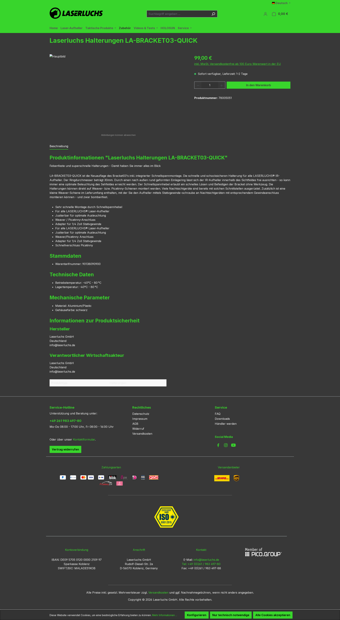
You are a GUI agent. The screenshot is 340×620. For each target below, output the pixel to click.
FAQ (217, 414)
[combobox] (178, 13)
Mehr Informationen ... (164, 615)
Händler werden (226, 423)
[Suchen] (213, 13)
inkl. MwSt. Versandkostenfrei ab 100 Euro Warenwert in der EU (237, 64)
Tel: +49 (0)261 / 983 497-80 (201, 564)
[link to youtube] (233, 445)
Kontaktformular (84, 439)
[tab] (59, 146)
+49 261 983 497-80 (65, 421)
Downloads (222, 418)
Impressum (139, 418)
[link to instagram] (225, 445)
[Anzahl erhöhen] (221, 85)
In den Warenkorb (258, 85)
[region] (118, 92)
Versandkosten (142, 433)
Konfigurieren (196, 615)
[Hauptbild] (118, 92)
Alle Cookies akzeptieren (272, 615)
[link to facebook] (218, 445)
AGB (135, 423)
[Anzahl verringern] (198, 85)
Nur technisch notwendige (230, 615)
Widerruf (138, 428)
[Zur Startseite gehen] (76, 13)
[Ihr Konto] (265, 13)
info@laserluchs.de (206, 559)
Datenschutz (140, 414)
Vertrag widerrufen (65, 449)
